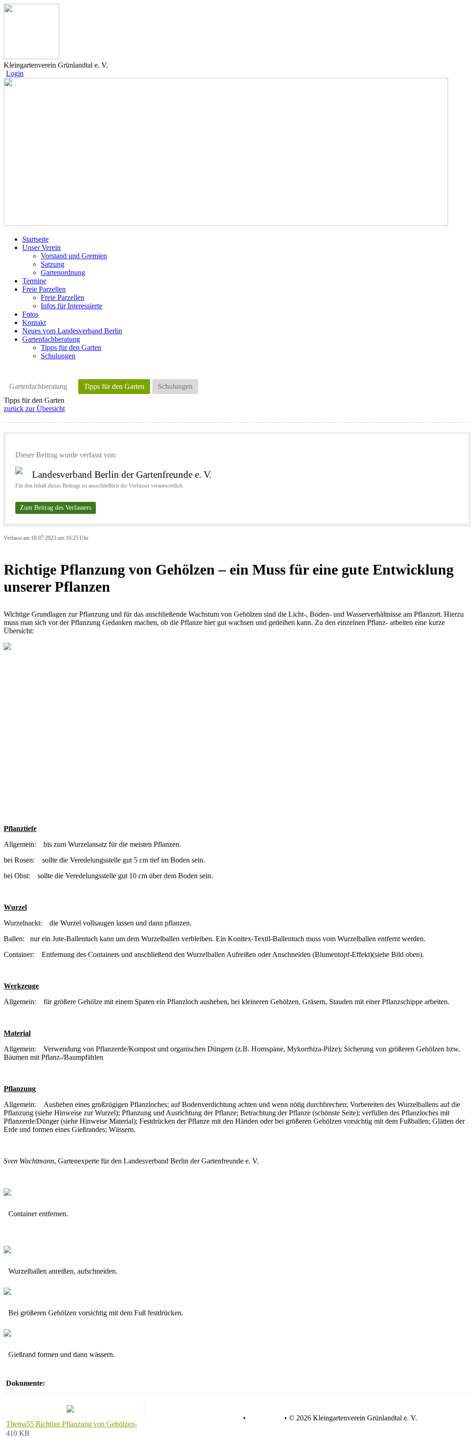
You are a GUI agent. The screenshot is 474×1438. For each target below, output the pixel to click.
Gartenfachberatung (38, 386)
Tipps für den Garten (71, 347)
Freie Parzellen (62, 297)
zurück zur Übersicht (34, 409)
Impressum (264, 1418)
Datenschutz (223, 1418)
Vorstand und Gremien (74, 256)
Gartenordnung (63, 272)
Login (15, 73)
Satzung (52, 264)
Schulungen (58, 356)
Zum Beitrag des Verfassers (55, 507)
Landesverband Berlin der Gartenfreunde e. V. (122, 474)
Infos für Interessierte (71, 306)
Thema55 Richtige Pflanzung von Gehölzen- (71, 1424)
